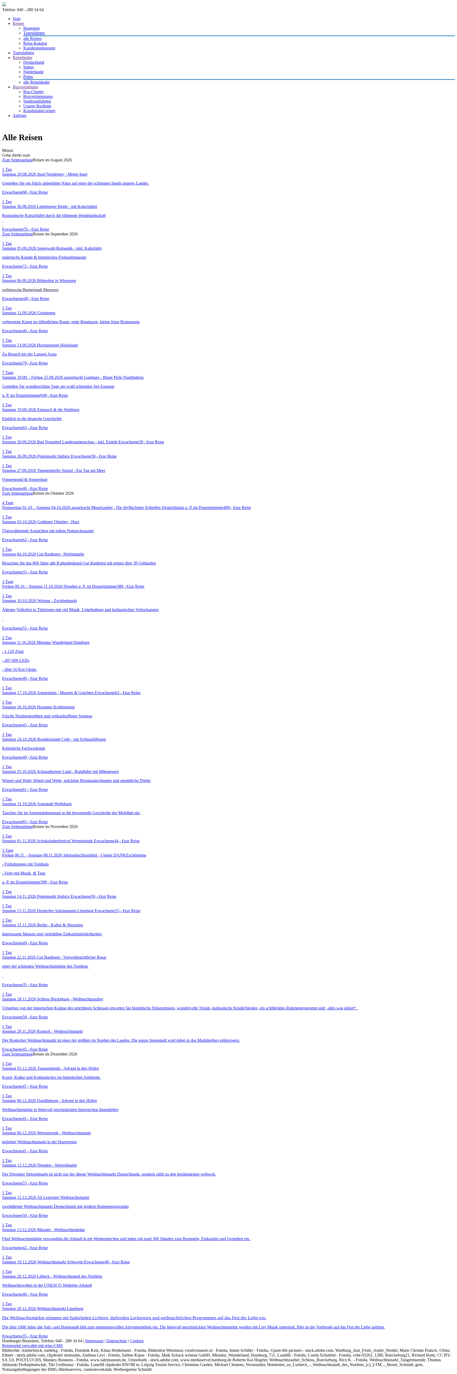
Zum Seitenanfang (17, 160)
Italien (28, 67)
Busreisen (31, 28)
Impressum (94, 1341)
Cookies (137, 1341)
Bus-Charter (33, 91)
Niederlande (33, 72)
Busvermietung (25, 87)
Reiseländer (22, 57)
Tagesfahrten (34, 33)
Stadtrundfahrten (37, 101)
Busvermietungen (38, 96)
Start (16, 18)
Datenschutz (116, 1341)
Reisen (18, 23)
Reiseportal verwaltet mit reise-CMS (32, 1345)
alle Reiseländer (36, 82)
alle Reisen (32, 38)
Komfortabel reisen (39, 110)
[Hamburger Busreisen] (4, 5)
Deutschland (33, 62)
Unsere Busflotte (37, 106)
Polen (28, 76)
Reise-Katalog (35, 43)
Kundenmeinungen (39, 48)
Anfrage (19, 115)
